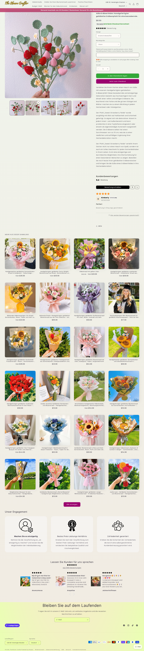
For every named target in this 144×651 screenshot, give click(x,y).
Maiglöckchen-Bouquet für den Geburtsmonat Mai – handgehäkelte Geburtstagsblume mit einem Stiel (20, 493)
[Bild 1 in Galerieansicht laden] (17, 108)
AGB (63, 649)
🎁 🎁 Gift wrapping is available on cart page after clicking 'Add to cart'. (117, 61)
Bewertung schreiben (113, 187)
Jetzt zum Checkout (117, 81)
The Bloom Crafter (15, 649)
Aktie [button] (100, 226)
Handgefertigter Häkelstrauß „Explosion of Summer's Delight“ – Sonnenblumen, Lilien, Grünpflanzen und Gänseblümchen (124, 448)
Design (98, 32)
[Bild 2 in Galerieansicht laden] (48, 108)
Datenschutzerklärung (53, 649)
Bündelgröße (100, 40)
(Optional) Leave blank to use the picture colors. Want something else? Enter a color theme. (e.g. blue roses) (114, 50)
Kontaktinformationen (79, 649)
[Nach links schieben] (7, 108)
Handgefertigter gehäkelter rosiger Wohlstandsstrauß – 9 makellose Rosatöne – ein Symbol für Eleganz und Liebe (89, 493)
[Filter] (132, 187)
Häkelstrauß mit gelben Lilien (89, 271)
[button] (130, 4)
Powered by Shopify (27, 649)
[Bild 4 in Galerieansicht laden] (80, 108)
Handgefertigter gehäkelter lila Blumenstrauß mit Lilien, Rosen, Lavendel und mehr (89, 316)
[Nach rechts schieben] (90, 108)
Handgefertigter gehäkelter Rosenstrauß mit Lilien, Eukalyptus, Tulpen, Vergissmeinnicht (89, 360)
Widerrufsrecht (39, 649)
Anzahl (98, 65)
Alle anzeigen (72, 504)
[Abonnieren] (87, 619)
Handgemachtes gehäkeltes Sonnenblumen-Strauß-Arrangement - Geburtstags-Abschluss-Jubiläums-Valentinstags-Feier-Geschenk (20, 272)
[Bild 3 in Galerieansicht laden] (64, 108)
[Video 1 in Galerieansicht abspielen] (32, 108)
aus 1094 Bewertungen (72, 568)
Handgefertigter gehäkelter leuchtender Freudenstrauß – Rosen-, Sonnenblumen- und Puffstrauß (20, 360)
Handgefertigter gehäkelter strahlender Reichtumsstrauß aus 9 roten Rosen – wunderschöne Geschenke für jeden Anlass (20, 404)
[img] (72, 565)
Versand (100, 24)
